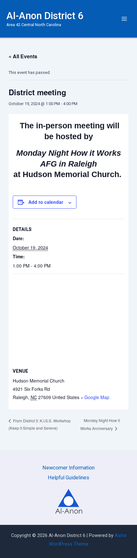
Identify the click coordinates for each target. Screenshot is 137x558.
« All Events (23, 56)
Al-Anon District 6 (44, 16)
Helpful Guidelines (68, 478)
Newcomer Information (68, 468)
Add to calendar (45, 202)
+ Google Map (95, 397)
